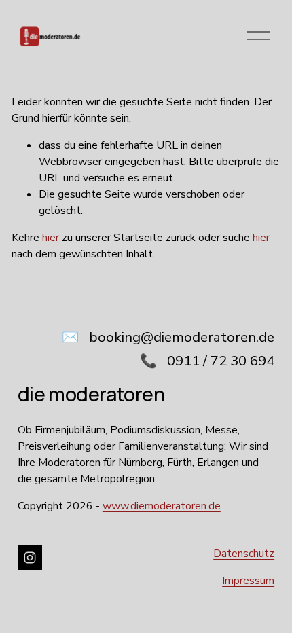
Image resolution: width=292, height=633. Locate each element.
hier (50, 237)
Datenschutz (243, 553)
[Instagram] (30, 557)
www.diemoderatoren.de (162, 506)
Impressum (248, 580)
